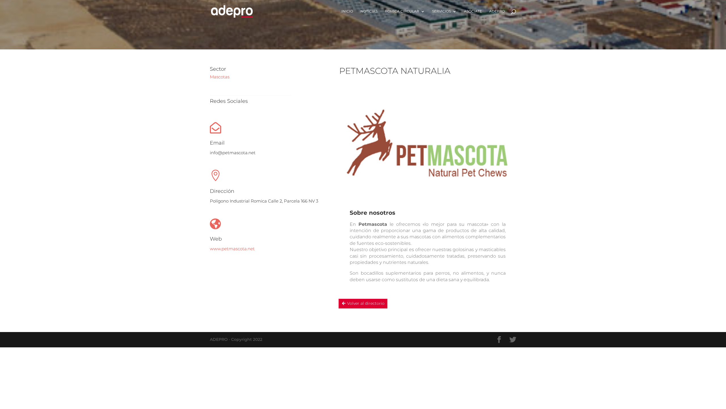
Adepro (497, 11)
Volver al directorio (366, 303)
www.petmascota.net (232, 248)
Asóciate (473, 11)
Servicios (441, 11)
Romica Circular (402, 11)
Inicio (347, 11)
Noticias (368, 11)
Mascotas (219, 77)
